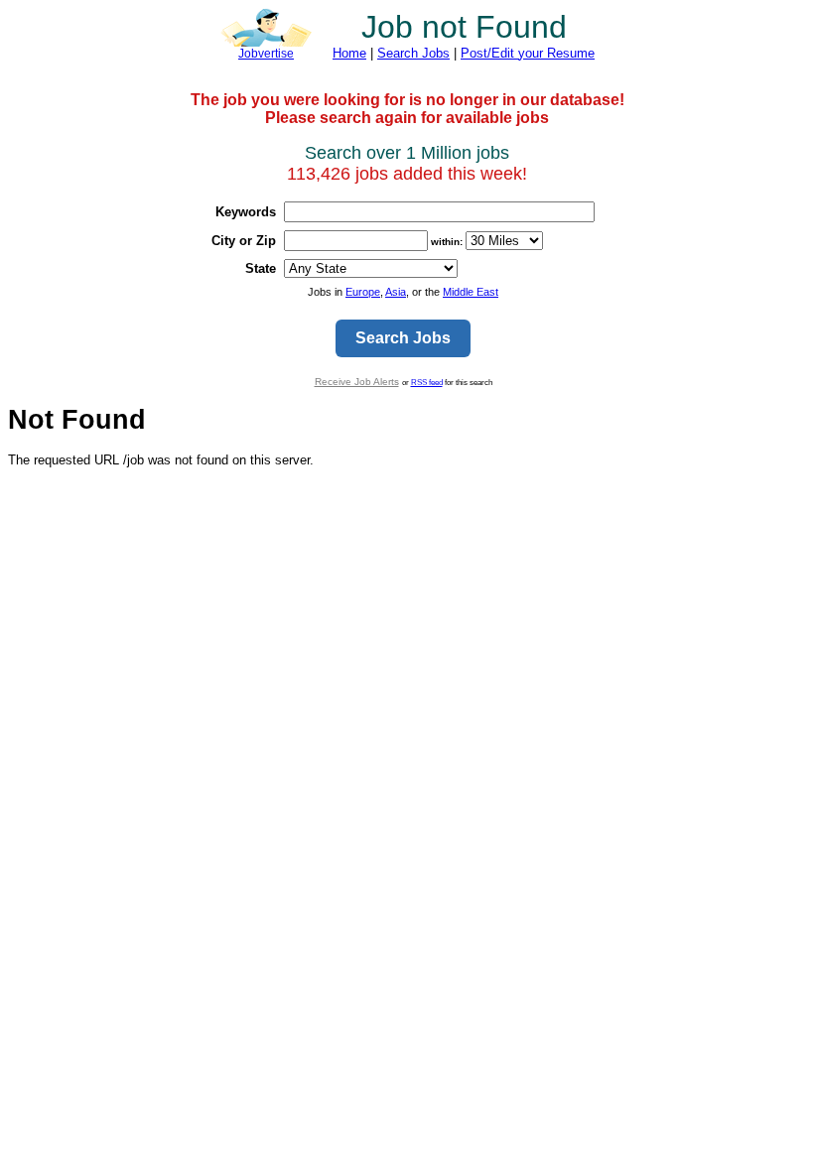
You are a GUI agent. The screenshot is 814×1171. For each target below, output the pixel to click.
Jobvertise (266, 54)
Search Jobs (413, 53)
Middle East (470, 292)
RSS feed (427, 382)
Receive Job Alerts (357, 381)
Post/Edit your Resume (528, 53)
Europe (362, 292)
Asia (395, 292)
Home (349, 53)
